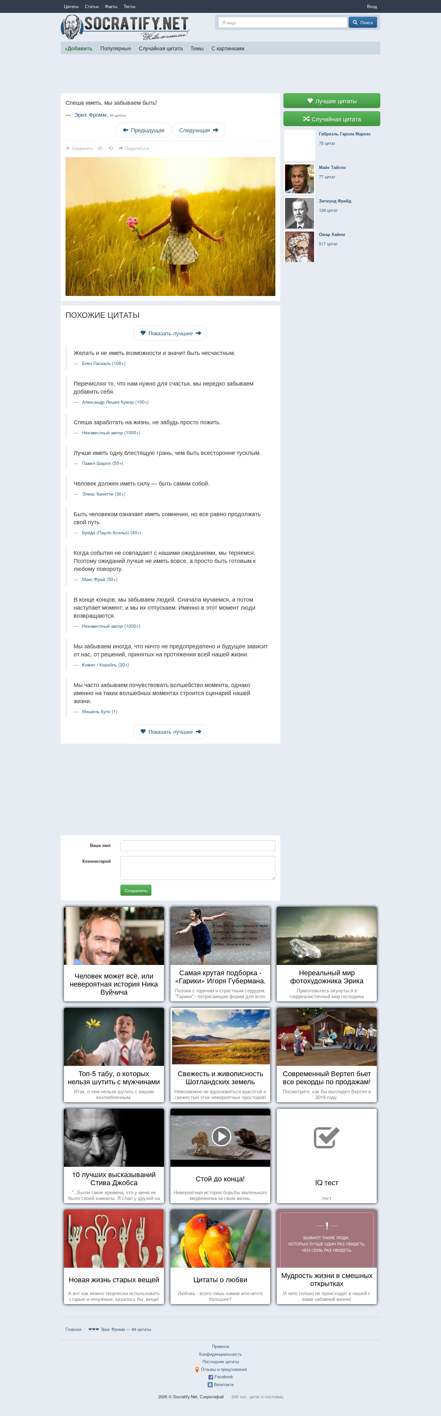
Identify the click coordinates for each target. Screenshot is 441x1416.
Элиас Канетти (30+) (104, 493)
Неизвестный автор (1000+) (111, 432)
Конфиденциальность (220, 1354)
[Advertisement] (220, 73)
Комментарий (96, 861)
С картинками (227, 48)
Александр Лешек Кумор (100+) (115, 401)
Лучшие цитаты (335, 100)
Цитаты (71, 6)
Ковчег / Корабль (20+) (105, 664)
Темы (197, 48)
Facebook (224, 1376)
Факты (111, 6)
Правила (220, 1346)
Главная (73, 1329)
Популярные (115, 48)
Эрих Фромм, (100, 114)
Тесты (129, 6)
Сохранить (136, 890)
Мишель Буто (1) (100, 711)
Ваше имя (100, 845)
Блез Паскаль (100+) (104, 363)
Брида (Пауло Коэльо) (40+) (111, 532)
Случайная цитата (161, 48)
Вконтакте (224, 1384)
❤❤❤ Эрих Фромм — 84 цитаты (119, 1329)
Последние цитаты (220, 1361)
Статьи (91, 6)
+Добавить (79, 48)
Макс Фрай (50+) (100, 579)
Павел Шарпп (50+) (102, 463)
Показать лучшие (170, 333)
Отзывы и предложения (224, 1369)
